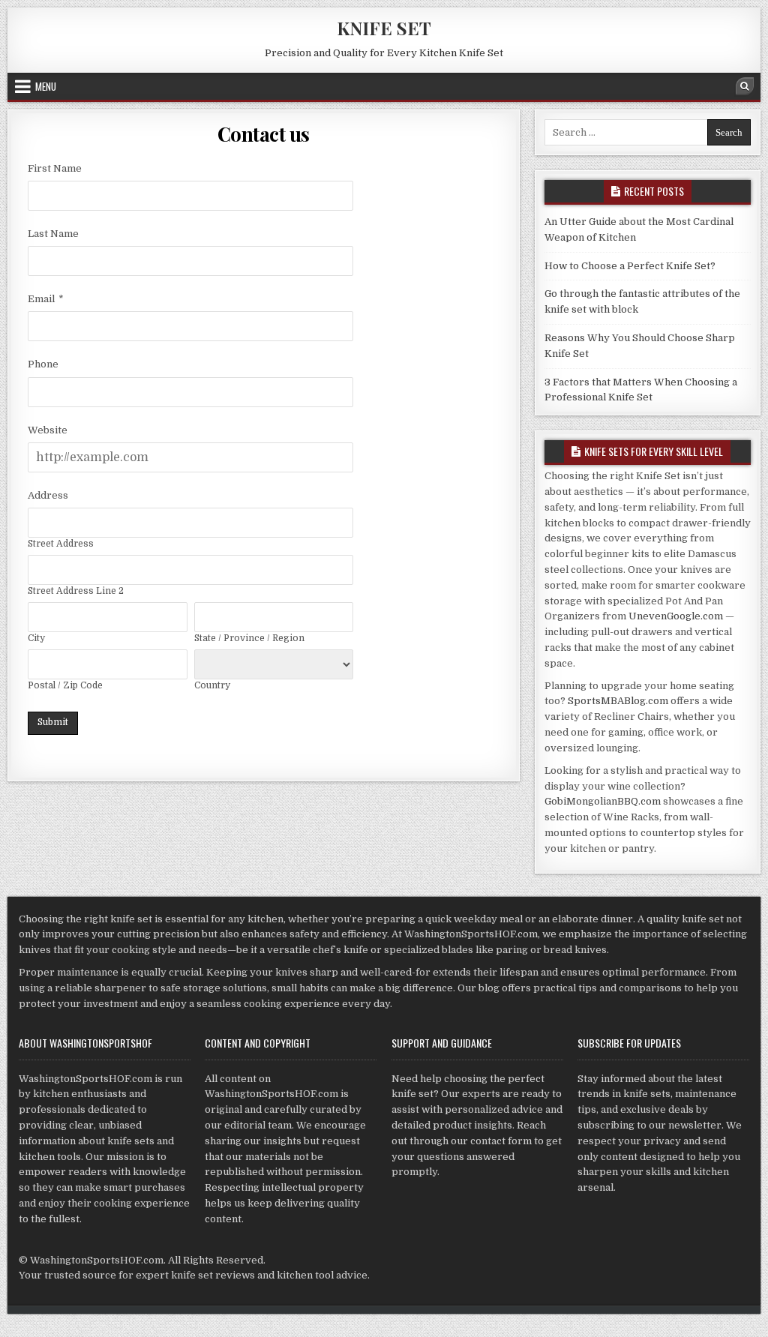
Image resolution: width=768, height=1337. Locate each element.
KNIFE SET (384, 28)
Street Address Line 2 (76, 591)
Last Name (53, 233)
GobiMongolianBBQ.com (602, 801)
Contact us (264, 134)
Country (212, 685)
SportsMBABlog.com (618, 700)
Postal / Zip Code (65, 685)
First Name (55, 168)
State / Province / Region (249, 638)
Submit (53, 722)
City (36, 638)
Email (41, 298)
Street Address (61, 543)
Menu (45, 86)
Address (48, 495)
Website (48, 430)
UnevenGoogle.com (675, 616)
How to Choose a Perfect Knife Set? (630, 265)
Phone (43, 364)
